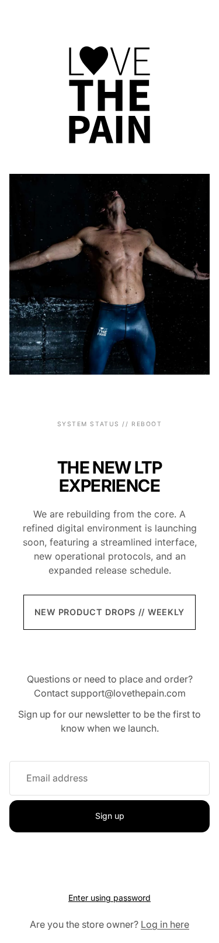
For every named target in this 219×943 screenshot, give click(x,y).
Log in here (165, 924)
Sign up (109, 816)
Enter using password (109, 898)
